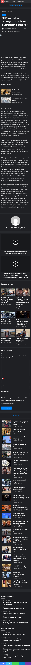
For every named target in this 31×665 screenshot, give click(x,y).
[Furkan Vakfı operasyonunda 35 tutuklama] (6, 575)
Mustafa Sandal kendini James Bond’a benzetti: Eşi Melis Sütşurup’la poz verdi (20, 540)
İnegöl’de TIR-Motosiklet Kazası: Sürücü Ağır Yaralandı (7, 300)
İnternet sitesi (5, 391)
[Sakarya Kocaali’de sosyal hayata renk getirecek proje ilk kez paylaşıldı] (6, 557)
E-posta (4, 385)
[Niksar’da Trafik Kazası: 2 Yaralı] (8, 333)
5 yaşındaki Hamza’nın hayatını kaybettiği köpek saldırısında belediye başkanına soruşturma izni (22, 302)
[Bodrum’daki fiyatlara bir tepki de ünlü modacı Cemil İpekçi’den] (6, 523)
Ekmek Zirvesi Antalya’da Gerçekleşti (14, 1)
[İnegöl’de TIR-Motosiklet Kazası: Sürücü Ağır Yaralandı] (8, 292)
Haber (10, 11)
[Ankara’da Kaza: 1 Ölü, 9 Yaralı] (6, 100)
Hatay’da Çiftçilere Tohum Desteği (19, 488)
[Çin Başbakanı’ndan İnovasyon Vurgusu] (6, 516)
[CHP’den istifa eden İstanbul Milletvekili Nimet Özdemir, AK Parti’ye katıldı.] (23, 314)
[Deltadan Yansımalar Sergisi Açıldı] (6, 92)
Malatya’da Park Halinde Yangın (6, 320)
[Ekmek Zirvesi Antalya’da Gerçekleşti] (6, 439)
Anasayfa (5, 11)
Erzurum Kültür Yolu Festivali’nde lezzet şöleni (21, 566)
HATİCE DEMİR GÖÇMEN (10, 28)
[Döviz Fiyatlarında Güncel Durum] (6, 463)
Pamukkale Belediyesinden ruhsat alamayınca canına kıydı (20, 507)
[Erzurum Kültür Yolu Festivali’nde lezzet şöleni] (6, 567)
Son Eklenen (15, 415)
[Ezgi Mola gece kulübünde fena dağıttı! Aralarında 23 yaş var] (6, 583)
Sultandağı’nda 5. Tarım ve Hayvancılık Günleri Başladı (20, 423)
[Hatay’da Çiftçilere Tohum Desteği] (6, 490)
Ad (2, 378)
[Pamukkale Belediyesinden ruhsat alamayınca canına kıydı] (6, 508)
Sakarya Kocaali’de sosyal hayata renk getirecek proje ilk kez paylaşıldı (19, 557)
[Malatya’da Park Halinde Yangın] (8, 314)
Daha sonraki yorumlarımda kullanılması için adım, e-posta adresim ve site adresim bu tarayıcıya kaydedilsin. (14, 400)
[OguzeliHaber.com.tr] (15, 5)
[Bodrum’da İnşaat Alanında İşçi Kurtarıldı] (23, 333)
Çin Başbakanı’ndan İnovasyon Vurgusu (19, 514)
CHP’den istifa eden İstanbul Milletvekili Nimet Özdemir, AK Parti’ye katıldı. (22, 322)
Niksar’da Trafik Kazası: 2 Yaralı (6, 339)
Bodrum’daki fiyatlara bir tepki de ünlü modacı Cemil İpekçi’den (21, 523)
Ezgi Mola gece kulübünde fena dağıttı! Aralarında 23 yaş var (21, 582)
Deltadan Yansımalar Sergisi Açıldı (19, 430)
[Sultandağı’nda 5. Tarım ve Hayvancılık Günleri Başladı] (6, 423)
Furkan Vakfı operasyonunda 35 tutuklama (19, 574)
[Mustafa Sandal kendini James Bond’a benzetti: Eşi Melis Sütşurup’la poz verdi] (6, 539)
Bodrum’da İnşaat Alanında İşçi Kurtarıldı (22, 340)
